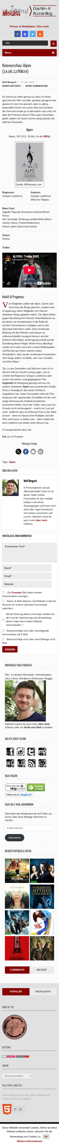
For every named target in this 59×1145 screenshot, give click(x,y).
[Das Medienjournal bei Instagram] (20, 756)
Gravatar (16, 592)
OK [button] (46, 1136)
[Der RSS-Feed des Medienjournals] (32, 767)
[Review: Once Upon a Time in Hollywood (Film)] (17, 871)
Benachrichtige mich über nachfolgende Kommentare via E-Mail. (25, 632)
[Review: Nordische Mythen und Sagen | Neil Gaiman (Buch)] (42, 897)
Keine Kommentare (36, 86)
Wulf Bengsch (9, 82)
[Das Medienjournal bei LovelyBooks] (21, 767)
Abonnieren (15, 837)
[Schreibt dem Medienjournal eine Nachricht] (42, 767)
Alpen (12, 462)
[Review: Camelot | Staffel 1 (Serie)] (42, 948)
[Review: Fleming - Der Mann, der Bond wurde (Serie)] (42, 871)
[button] (18, 451)
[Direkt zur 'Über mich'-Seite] (25, 720)
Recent (42, 969)
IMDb (46, 136)
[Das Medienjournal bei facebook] (10, 756)
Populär (16, 991)
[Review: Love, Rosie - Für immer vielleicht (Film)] (42, 922)
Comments (17, 969)
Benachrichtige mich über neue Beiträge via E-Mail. (29, 641)
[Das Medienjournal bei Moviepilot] (42, 756)
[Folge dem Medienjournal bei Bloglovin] (19, 796)
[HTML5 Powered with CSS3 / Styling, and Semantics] (15, 1113)
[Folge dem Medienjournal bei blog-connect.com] (15, 790)
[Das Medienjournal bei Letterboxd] (10, 767)
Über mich (43, 26)
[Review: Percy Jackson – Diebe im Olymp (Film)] (17, 922)
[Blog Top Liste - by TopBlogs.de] (22, 1056)
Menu (8, 52)
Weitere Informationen (29, 1141)
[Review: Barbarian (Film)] (17, 948)
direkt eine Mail (32, 727)
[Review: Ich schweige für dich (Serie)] (17, 897)
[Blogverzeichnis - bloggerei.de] (8, 1056)
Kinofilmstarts (11, 86)
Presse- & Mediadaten (22, 26)
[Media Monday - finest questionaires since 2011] (14, 1038)
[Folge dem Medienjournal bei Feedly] (36, 790)
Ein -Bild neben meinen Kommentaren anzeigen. (22, 594)
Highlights (43, 991)
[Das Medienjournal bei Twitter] (31, 756)
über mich (44, 724)
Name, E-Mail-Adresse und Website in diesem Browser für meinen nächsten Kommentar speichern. (29, 605)
